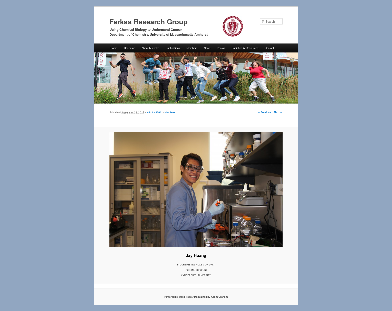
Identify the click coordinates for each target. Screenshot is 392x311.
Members (191, 48)
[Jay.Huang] (196, 189)
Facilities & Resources (245, 48)
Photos (221, 48)
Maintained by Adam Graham (211, 297)
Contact (269, 48)
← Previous (264, 112)
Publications (173, 48)
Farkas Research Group (148, 21)
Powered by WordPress (178, 297)
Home (113, 48)
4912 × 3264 (154, 112)
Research (129, 48)
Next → (278, 112)
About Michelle (150, 48)
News (207, 48)
